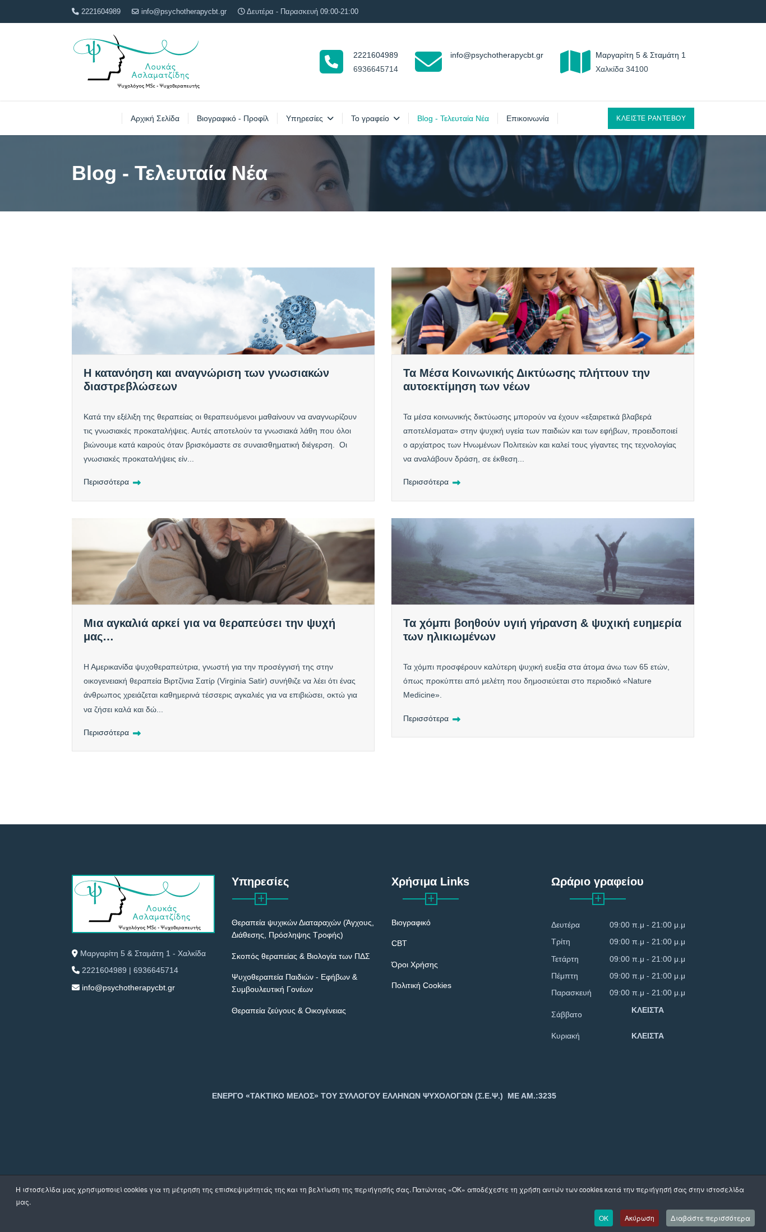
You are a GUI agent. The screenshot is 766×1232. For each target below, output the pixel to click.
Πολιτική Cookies (421, 985)
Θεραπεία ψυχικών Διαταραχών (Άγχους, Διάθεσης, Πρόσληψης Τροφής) (303, 928)
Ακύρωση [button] (639, 1217)
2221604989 (101, 12)
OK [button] (603, 1217)
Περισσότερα (107, 481)
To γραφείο (370, 118)
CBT (399, 943)
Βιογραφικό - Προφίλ (233, 118)
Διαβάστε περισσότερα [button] (710, 1217)
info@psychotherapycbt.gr (184, 12)
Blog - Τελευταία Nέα (453, 118)
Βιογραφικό (411, 922)
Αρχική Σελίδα (155, 118)
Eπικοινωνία (527, 118)
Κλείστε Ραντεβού (651, 118)
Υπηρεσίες (304, 118)
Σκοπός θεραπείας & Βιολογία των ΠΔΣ (301, 956)
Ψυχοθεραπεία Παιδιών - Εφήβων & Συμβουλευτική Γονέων (294, 983)
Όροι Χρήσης (414, 964)
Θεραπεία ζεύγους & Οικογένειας (289, 1010)
